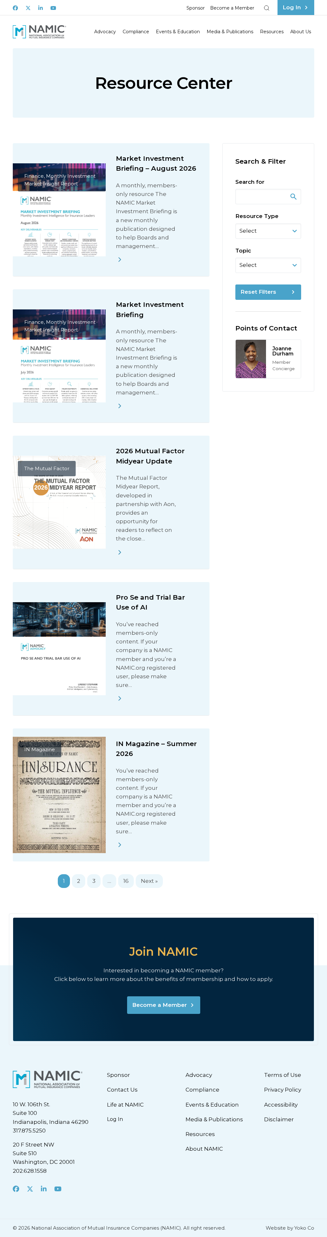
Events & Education (178, 32)
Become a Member (232, 8)
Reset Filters (258, 292)
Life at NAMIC (125, 1104)
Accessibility (281, 1104)
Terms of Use (282, 1075)
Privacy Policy (282, 1089)
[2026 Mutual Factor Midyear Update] (120, 552)
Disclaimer (279, 1119)
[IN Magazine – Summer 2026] (120, 845)
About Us (300, 32)
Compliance (136, 32)
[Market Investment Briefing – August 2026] (120, 259)
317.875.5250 (29, 1130)
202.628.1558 (30, 1171)
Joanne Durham (282, 351)
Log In (115, 1119)
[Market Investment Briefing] (120, 406)
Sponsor (195, 8)
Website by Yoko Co (290, 1228)
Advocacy (105, 32)
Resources (272, 32)
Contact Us (122, 1089)
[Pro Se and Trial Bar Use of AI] (120, 698)
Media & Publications (230, 32)
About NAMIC (204, 1149)
